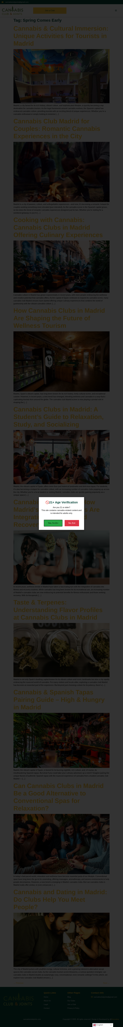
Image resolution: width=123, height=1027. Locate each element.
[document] (61, 513)
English (99, 1025)
